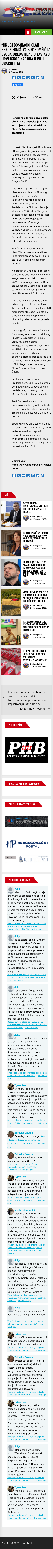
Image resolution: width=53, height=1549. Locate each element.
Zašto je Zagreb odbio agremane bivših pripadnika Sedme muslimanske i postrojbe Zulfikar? (27, 1298)
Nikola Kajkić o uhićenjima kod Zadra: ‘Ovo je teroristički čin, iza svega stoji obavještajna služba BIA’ (26, 926)
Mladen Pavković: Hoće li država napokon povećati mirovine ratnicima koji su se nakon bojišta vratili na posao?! (26, 1248)
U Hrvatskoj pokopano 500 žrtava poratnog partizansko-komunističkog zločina (35, 655)
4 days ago (37, 929)
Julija (17, 888)
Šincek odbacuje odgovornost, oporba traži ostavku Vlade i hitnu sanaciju (27, 1140)
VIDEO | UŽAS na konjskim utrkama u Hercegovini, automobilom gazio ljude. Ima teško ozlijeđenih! (36, 597)
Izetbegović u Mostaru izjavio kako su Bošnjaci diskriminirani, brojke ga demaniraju (36, 626)
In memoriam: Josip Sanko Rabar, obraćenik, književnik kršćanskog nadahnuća (22, 1167)
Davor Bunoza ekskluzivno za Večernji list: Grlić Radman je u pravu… (35, 508)
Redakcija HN (14, 69)
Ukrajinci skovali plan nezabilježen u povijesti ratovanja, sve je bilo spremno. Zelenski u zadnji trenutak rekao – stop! (35, 569)
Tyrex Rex (20, 1085)
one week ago (16, 980)
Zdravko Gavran (23, 1132)
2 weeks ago (40, 1350)
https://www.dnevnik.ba (26, 464)
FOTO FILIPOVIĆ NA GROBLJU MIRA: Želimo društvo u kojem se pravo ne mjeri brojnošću (36, 537)
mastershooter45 (24, 1209)
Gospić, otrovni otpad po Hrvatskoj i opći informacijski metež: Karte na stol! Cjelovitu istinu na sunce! (27, 1025)
